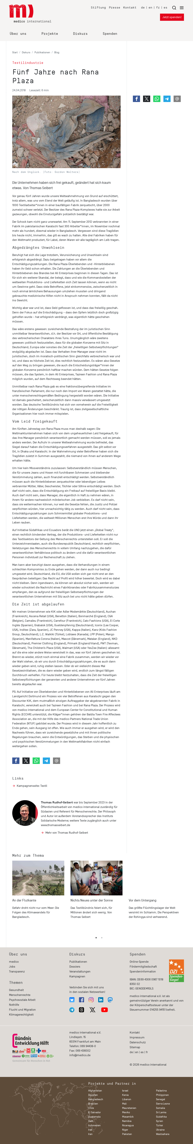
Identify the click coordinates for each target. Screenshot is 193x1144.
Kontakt (129, 7)
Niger (125, 1129)
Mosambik (128, 1116)
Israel (125, 1090)
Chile (91, 1108)
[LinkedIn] (100, 999)
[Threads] (81, 1009)
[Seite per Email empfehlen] (56, 761)
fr (158, 7)
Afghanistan (95, 1090)
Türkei (159, 1125)
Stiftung (98, 7)
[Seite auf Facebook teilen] (15, 761)
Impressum (137, 1037)
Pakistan (127, 1134)
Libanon (126, 1099)
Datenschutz (138, 1042)
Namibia (126, 1121)
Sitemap (135, 1047)
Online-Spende (139, 961)
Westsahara (162, 1134)
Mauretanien (129, 1108)
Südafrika (161, 1116)
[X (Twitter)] (92, 1009)
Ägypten (93, 1095)
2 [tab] (102, 938)
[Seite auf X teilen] (26, 761)
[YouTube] (104, 1009)
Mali (124, 1103)
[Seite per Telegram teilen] (46, 761)
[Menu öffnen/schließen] (178, 7)
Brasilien (93, 1103)
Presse (114, 7)
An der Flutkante (24, 900)
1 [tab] (96, 938)
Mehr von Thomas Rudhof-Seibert (66, 832)
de (143, 7)
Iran (90, 1134)
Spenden (110, 34)
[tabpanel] (38, 896)
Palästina (161, 1090)
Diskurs (80, 34)
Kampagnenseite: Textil (32, 786)
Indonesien (94, 1125)
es (165, 7)
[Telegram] (71, 1009)
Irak (90, 1129)
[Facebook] (81, 999)
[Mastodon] (110, 999)
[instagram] (91, 999)
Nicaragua (128, 1125)
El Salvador (94, 1112)
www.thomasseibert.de (55, 825)
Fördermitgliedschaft (143, 966)
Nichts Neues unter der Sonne (91, 900)
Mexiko (126, 1112)
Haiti (90, 1121)
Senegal (160, 1099)
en (150, 7)
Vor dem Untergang (142, 900)
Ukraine (160, 1129)
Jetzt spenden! (172, 17)
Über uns (18, 34)
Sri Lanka (161, 1112)
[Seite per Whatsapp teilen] (36, 761)
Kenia (125, 1095)
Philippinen (162, 1095)
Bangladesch (95, 1099)
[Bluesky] (71, 999)
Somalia (160, 1108)
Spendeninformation (143, 971)
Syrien (159, 1121)
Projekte (49, 34)
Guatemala (94, 1116)
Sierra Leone (163, 1103)
